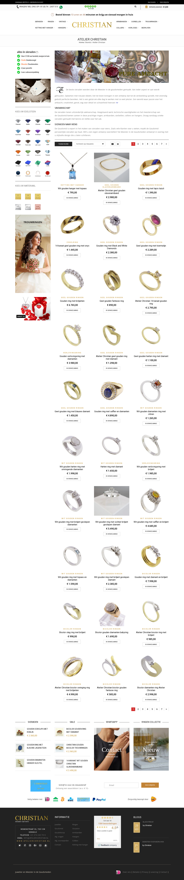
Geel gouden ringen (151, 185)
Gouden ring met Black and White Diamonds (111, 247)
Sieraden (39, 22)
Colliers (120, 28)
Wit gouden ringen (151, 408)
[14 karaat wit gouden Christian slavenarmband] (59, 764)
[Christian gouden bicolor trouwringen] (59, 748)
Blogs (137, 817)
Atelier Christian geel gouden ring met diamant (111, 357)
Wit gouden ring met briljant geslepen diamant (111, 578)
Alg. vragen (59, 836)
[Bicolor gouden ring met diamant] (59, 732)
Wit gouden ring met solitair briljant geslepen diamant (111, 523)
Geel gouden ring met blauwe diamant (72, 411)
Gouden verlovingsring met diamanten (72, 357)
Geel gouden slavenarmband (112, 186)
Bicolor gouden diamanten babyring (111, 632)
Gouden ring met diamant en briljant (151, 577)
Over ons (127, 872)
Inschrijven (164, 2)
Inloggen (151, 2)
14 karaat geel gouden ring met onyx (72, 245)
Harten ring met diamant (111, 466)
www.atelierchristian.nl (33, 841)
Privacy (145, 872)
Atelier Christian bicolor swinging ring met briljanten (72, 689)
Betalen (136, 872)
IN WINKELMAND (72, 529)
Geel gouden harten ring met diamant (151, 356)
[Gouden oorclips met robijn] (20, 732)
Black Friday (148, 822)
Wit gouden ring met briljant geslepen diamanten (72, 523)
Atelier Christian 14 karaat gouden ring (151, 302)
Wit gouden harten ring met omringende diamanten (72, 468)
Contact (58, 844)
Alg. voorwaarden (62, 840)
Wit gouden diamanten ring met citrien (151, 412)
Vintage (62, 22)
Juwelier (58, 824)
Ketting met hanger (44, 28)
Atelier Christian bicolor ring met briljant (151, 633)
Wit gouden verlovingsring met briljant (151, 468)
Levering (154, 872)
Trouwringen (151, 22)
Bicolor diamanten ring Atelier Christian (151, 689)
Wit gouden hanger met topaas (72, 188)
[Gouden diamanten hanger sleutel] (20, 763)
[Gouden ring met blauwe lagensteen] (20, 748)
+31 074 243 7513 (38, 835)
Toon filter (63, 144)
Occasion (76, 828)
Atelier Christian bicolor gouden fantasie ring (111, 689)
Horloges (132, 28)
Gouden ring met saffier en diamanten (111, 411)
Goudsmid (59, 828)
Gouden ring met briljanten (72, 301)
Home (81, 42)
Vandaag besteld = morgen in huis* (29, 2)
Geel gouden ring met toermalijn (151, 245)
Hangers (62, 28)
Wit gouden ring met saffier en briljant (151, 522)
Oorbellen (136, 22)
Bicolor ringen (151, 574)
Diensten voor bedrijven (153, 842)
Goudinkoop (60, 832)
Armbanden (121, 22)
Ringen (51, 22)
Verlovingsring (72, 353)
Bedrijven (146, 28)
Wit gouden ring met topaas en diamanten (72, 578)
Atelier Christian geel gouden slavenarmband (111, 191)
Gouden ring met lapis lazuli (151, 188)
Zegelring (72, 242)
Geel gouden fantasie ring (112, 301)
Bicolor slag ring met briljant (72, 632)
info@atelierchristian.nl (36, 838)
